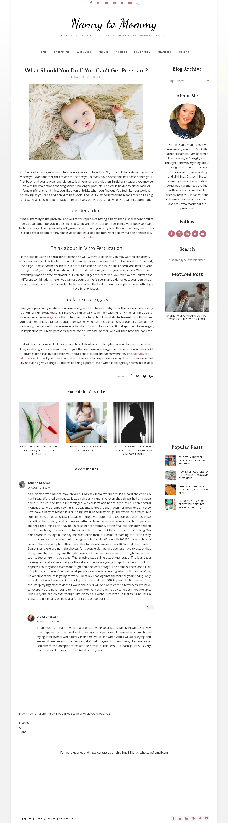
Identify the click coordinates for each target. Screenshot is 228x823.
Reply (150, 607)
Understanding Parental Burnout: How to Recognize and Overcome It (187, 317)
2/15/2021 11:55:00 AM (48, 621)
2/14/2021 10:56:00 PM (39, 487)
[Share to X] (138, 376)
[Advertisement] (187, 382)
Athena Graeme (39, 483)
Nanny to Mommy (114, 23)
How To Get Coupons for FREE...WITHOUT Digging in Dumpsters (194, 475)
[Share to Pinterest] (144, 376)
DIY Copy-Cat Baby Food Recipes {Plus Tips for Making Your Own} (192, 504)
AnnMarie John (66, 818)
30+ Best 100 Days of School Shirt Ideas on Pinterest (192, 460)
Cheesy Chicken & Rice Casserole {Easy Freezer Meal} (193, 489)
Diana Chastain (47, 617)
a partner (89, 237)
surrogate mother (55, 317)
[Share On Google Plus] (151, 376)
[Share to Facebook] (131, 376)
